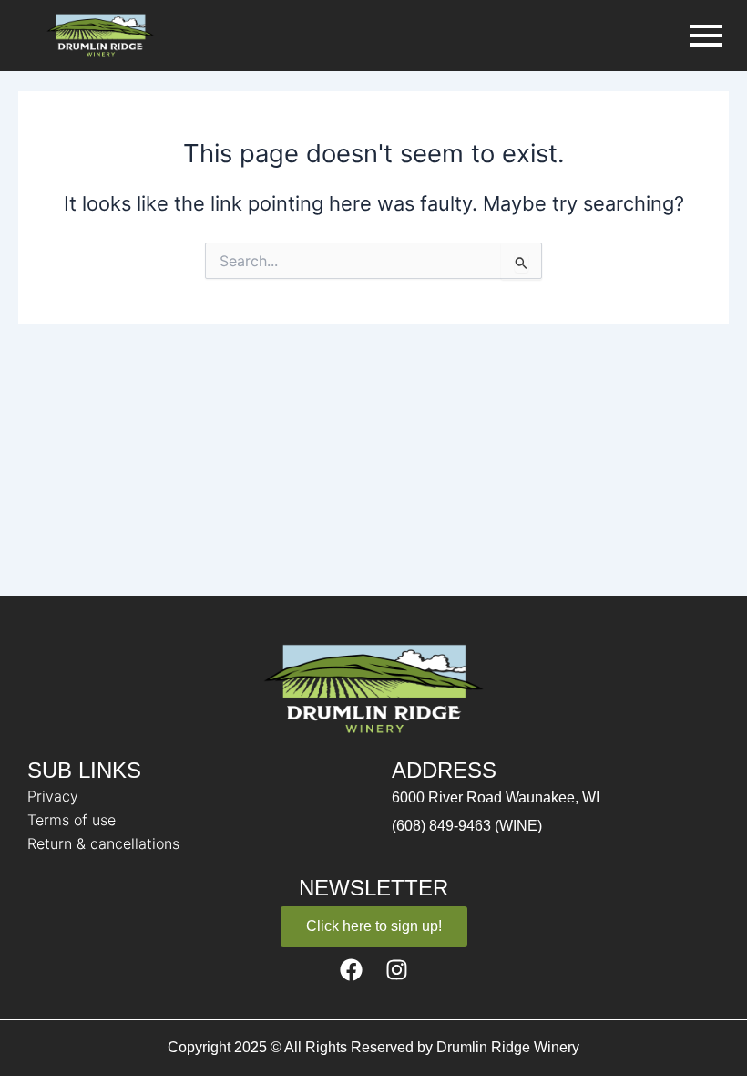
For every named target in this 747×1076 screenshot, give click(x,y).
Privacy (52, 796)
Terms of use (71, 820)
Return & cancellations (103, 843)
